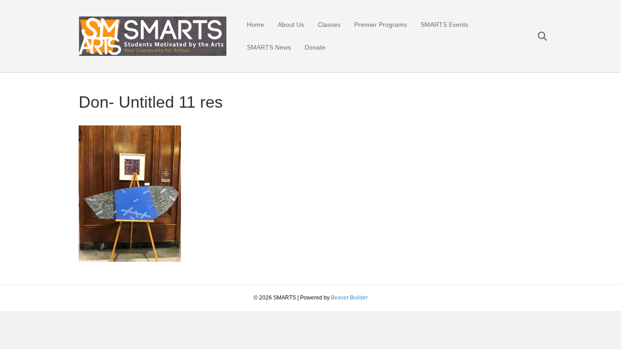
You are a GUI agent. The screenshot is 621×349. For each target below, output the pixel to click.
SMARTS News (269, 47)
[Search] (536, 36)
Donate (315, 47)
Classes (329, 24)
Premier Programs (380, 24)
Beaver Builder (349, 297)
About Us (291, 24)
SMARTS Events (444, 24)
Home (255, 24)
